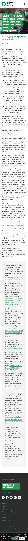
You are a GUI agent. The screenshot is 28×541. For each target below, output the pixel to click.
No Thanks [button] (22, 538)
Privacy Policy (7, 509)
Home (3, 36)
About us (5, 503)
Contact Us (6, 520)
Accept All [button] (15, 538)
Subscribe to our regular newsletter (8, 486)
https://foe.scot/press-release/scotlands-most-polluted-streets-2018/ (13, 367)
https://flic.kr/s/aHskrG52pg (14, 348)
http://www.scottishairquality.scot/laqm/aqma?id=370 (13, 388)
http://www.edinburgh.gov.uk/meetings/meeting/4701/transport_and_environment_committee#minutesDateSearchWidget (14, 419)
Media (4, 518)
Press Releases (9, 36)
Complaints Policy (8, 512)
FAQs (4, 515)
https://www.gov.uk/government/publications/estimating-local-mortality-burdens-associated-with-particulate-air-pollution (13, 302)
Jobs (3, 506)
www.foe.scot (9, 460)
